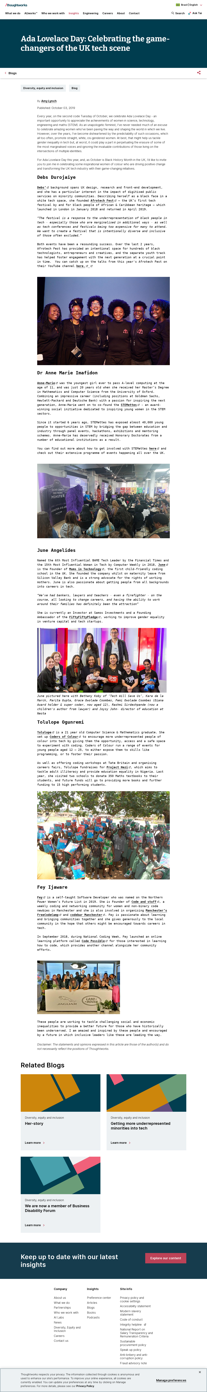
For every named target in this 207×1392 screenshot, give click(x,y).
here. (80, 266)
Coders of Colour (64, 736)
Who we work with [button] (53, 13)
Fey (40, 897)
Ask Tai (197, 13)
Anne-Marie (46, 383)
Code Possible (93, 941)
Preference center (99, 1297)
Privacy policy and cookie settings (132, 1299)
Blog (74, 88)
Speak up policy (130, 1349)
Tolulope (44, 732)
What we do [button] (12, 13)
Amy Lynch (49, 101)
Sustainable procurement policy (133, 1343)
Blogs (91, 1307)
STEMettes (129, 405)
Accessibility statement (135, 1306)
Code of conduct (131, 1319)
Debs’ (41, 187)
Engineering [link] (90, 13)
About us (60, 1297)
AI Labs (59, 1317)
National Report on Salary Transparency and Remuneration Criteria (136, 1333)
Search (180, 13)
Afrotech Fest (102, 200)
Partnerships (62, 1307)
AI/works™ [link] (30, 13)
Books (91, 1312)
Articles (92, 1302)
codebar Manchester (86, 914)
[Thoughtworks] (16, 3)
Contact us (61, 1340)
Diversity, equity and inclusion (43, 88)
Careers (59, 1336)
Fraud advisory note (133, 1363)
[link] (165, 1258)
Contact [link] (134, 13)
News (58, 1322)
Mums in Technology (85, 569)
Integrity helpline (131, 1324)
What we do (62, 1302)
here (152, 448)
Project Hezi (117, 767)
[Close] (199, 1372)
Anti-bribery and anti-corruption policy (134, 1356)
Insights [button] (74, 13)
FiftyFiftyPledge (83, 617)
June (161, 564)
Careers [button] (107, 13)
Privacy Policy (85, 1386)
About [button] (121, 13)
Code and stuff (143, 901)
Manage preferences (171, 1380)
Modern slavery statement (130, 1312)
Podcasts (93, 1317)
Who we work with (66, 1312)
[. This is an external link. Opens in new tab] (90, 266)
